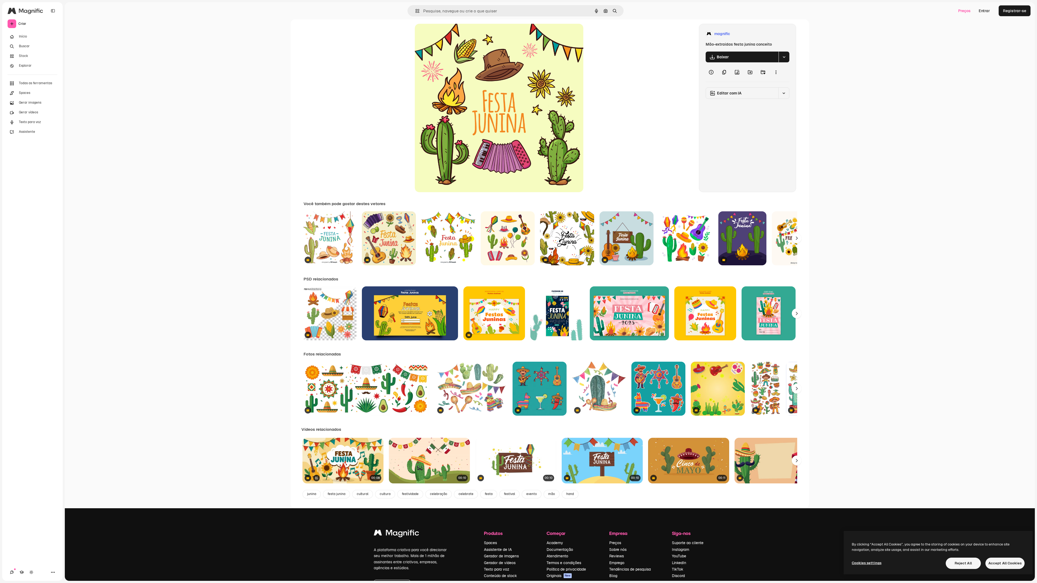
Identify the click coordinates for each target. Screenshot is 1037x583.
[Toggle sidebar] (53, 10)
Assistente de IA (498, 549)
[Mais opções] (775, 72)
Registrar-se (1014, 10)
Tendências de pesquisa (630, 569)
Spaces (490, 542)
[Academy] (21, 572)
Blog (613, 575)
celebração (438, 494)
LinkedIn (679, 562)
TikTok (677, 569)
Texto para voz (496, 569)
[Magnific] (396, 534)
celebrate (466, 494)
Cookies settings (866, 563)
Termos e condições (564, 562)
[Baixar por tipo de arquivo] (784, 57)
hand (570, 494)
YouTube (679, 556)
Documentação (560, 549)
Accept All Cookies (1005, 563)
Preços (964, 10)
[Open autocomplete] (415, 11)
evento (531, 494)
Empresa (618, 533)
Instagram (680, 549)
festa (489, 494)
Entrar (984, 10)
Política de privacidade (566, 569)
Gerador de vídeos (500, 562)
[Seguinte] (797, 238)
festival (509, 494)
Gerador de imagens (501, 556)
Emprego (616, 562)
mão (551, 494)
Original (449, 33)
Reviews (616, 556)
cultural (362, 494)
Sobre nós (618, 549)
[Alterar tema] (31, 572)
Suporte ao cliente (687, 542)
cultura (385, 494)
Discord (678, 575)
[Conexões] (12, 572)
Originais (559, 575)
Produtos (493, 533)
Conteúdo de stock (500, 575)
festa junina (336, 494)
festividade (410, 494)
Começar (556, 533)
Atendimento (557, 556)
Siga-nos (681, 533)
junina (311, 494)
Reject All (963, 563)
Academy (555, 542)
